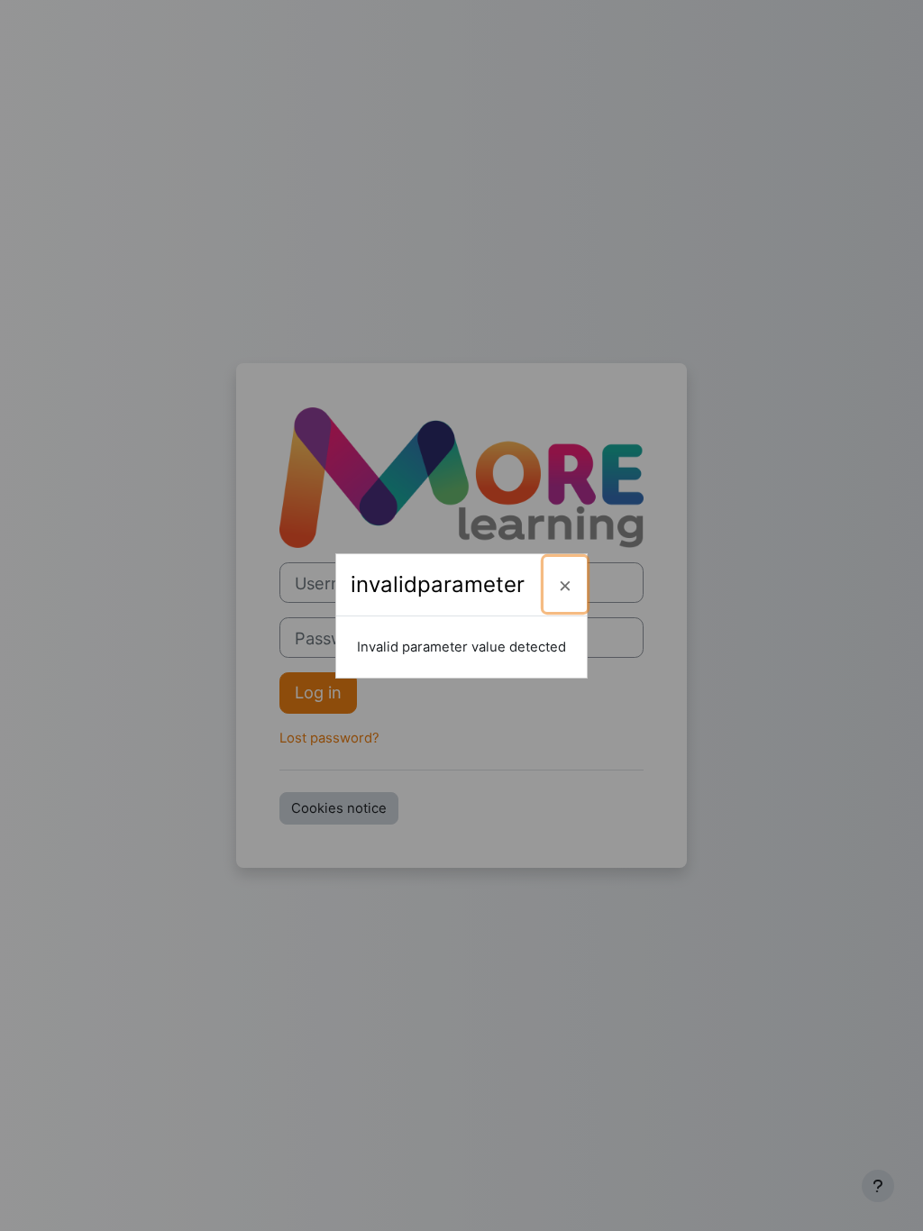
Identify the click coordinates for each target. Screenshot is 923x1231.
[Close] (565, 584)
